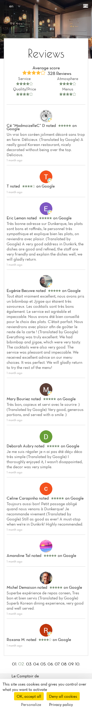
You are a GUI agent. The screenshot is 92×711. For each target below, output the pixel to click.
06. (51, 663)
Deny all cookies (63, 696)
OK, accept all (29, 696)
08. (64, 663)
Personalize (31, 704)
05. (44, 663)
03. (29, 663)
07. (58, 663)
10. (77, 663)
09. (71, 663)
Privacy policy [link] (61, 704)
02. (22, 664)
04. (36, 663)
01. (15, 663)
